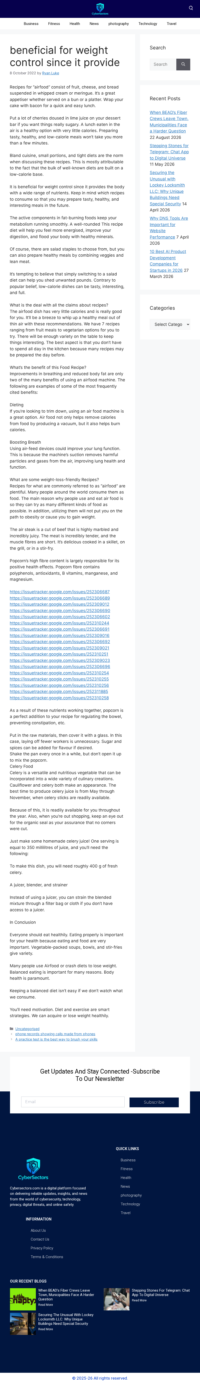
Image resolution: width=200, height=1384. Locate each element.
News (94, 24)
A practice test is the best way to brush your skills (56, 1039)
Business (31, 24)
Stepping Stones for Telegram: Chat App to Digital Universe (169, 152)
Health (75, 24)
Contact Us (40, 1239)
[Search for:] (163, 64)
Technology (148, 24)
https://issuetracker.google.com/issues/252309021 (59, 648)
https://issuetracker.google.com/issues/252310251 (59, 654)
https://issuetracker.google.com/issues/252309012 (59, 604)
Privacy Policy (42, 1248)
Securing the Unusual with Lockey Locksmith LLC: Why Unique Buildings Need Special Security (65, 1319)
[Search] (183, 64)
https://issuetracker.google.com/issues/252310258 (59, 697)
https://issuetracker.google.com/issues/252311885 (59, 691)
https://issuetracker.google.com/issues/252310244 (59, 623)
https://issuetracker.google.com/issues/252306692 (60, 641)
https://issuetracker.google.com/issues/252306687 (60, 591)
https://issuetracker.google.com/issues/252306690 (60, 610)
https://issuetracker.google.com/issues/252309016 (60, 635)
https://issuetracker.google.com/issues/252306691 (60, 629)
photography (119, 24)
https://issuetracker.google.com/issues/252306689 (60, 598)
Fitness (54, 24)
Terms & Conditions (47, 1257)
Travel (171, 24)
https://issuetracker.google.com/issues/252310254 (59, 672)
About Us (38, 1230)
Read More (45, 1305)
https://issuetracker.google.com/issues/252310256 (59, 685)
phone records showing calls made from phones (55, 1034)
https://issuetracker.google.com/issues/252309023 (60, 660)
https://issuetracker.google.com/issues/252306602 (60, 616)
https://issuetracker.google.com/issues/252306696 (60, 666)
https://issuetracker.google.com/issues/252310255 (59, 679)
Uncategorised (27, 1029)
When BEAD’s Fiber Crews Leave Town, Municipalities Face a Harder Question (66, 1294)
